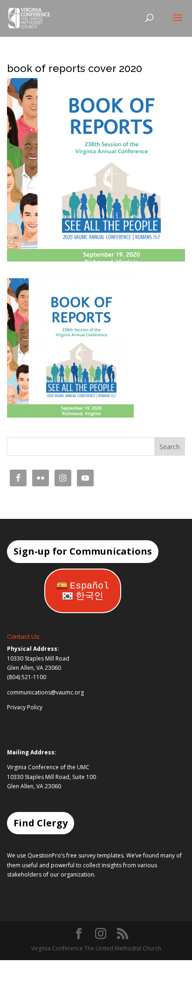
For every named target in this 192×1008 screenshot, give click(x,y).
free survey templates (94, 855)
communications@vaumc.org (45, 692)
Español (89, 586)
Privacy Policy (24, 707)
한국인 (89, 596)
